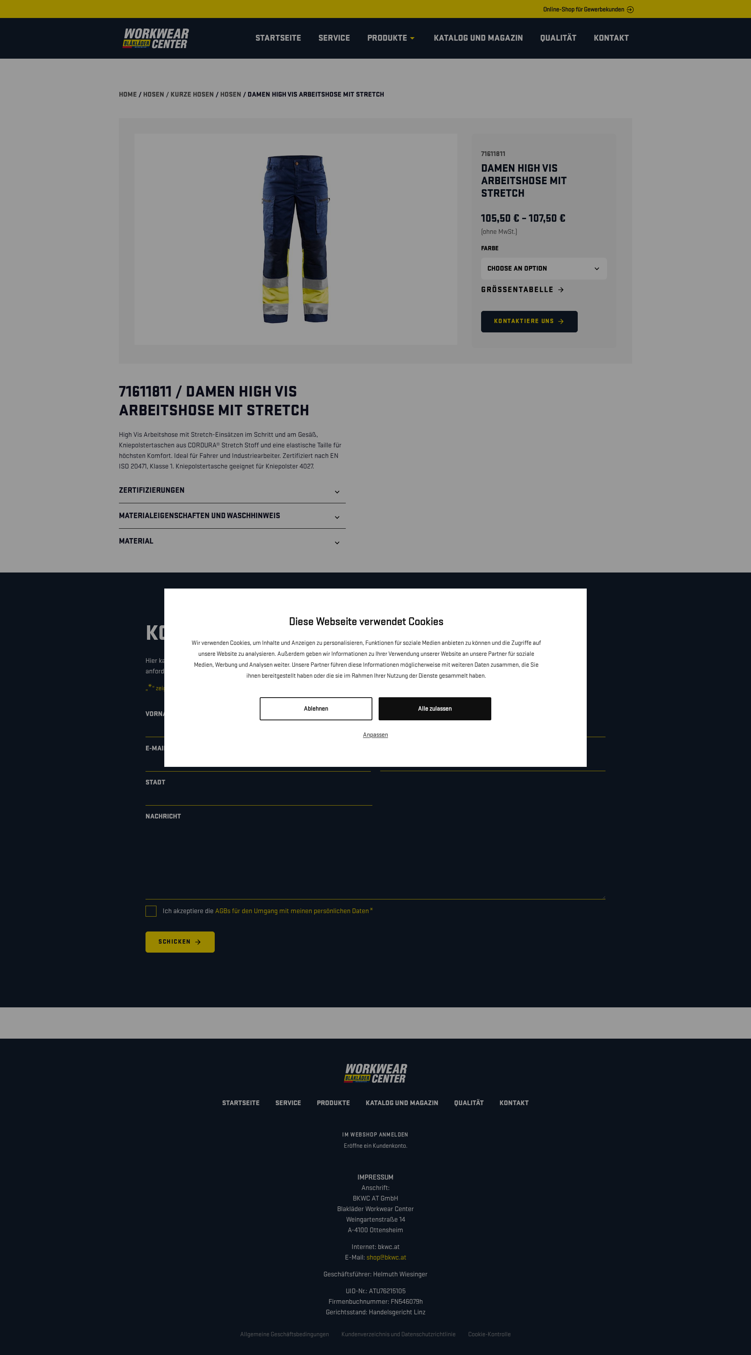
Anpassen (375, 735)
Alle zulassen (435, 708)
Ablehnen (316, 708)
